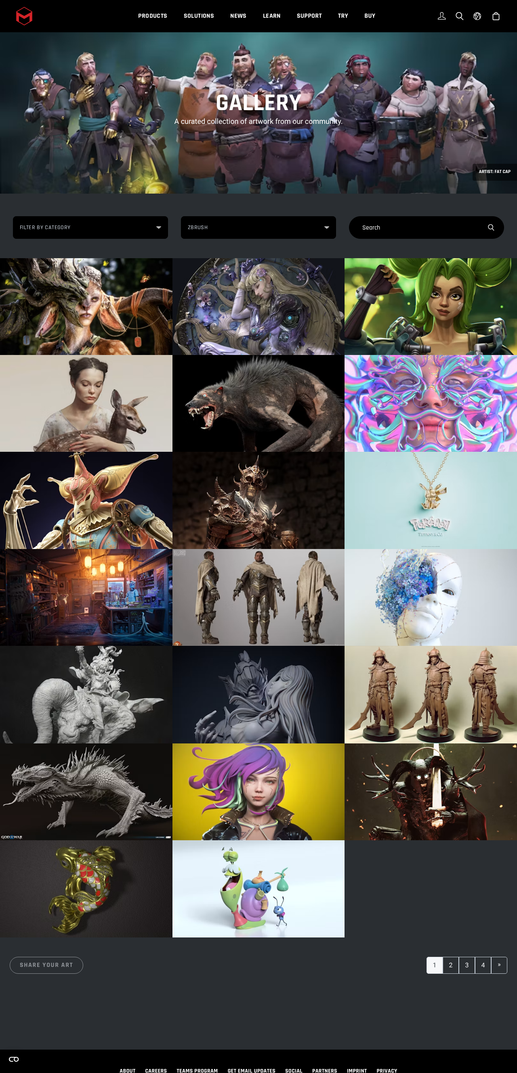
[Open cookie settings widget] (13, 1059)
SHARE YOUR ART (46, 965)
